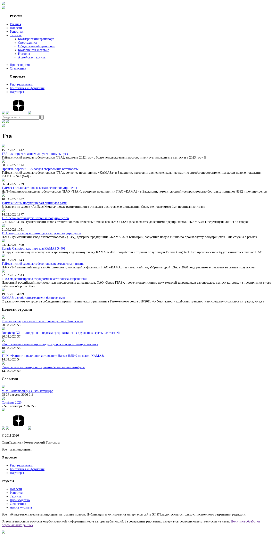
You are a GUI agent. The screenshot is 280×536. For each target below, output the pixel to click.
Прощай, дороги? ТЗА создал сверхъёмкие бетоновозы (40, 169)
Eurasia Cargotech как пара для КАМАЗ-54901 (33, 248)
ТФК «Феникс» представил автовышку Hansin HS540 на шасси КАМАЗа (53, 355)
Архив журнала (21, 507)
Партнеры (17, 92)
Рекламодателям (21, 84)
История (24, 53)
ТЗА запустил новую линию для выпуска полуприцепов (41, 233)
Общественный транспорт (36, 46)
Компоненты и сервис (33, 50)
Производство (20, 64)
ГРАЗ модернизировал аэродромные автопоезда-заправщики (44, 279)
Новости (16, 28)
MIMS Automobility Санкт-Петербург (27, 391)
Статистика (18, 68)
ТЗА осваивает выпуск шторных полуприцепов (35, 218)
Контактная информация (27, 88)
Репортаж (16, 31)
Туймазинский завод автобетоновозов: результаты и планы (43, 263)
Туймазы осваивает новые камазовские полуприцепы (39, 187)
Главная (15, 24)
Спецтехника (27, 42)
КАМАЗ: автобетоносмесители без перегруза (33, 297)
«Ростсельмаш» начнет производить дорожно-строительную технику (50, 344)
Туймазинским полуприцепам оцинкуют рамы (34, 203)
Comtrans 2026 (12, 402)
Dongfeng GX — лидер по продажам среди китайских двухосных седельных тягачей (61, 332)
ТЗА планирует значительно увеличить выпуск (35, 153)
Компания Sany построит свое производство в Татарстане (42, 321)
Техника (16, 35)
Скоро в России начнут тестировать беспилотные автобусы (43, 367)
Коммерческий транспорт (36, 39)
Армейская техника (32, 57)
